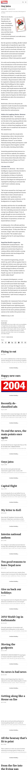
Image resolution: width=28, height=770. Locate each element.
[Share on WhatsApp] (15, 342)
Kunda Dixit (4, 9)
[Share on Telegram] (18, 342)
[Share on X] (2, 342)
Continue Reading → (14, 367)
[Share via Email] (25, 342)
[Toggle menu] (25, 2)
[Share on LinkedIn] (12, 342)
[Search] (23, 2)
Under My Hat (11, 9)
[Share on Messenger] (9, 342)
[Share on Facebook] (5, 342)
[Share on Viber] (22, 342)
